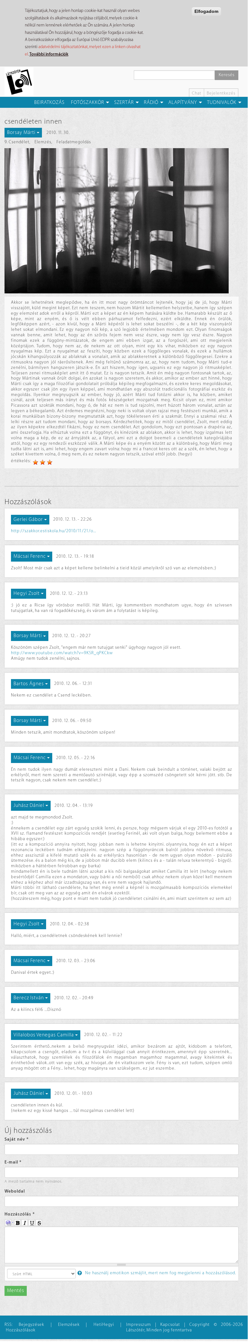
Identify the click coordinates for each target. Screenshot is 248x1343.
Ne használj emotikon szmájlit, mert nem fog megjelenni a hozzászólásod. (160, 1272)
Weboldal (15, 1191)
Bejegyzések (31, 1324)
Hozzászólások (20, 1330)
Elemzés (43, 141)
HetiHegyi (104, 1324)
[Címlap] (21, 81)
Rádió (151, 102)
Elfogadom (206, 11)
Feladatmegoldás (73, 141)
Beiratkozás (49, 102)
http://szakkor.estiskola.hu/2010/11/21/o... (53, 530)
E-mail (13, 1162)
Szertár (124, 102)
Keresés (226, 74)
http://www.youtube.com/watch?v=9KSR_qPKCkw (62, 652)
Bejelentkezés (221, 93)
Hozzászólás (20, 1214)
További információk (48, 54)
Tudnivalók (221, 102)
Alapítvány (182, 102)
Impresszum (138, 1324)
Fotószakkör (87, 102)
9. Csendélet (17, 141)
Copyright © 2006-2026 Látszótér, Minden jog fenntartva (184, 1327)
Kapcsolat (170, 1324)
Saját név (17, 1139)
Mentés (15, 1290)
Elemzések (69, 1324)
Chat (196, 93)
